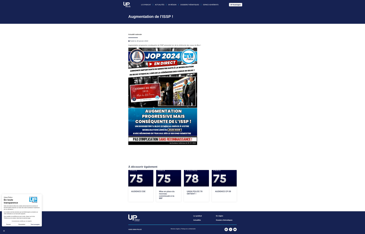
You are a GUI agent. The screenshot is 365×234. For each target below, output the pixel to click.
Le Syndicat (146, 5)
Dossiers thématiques (189, 5)
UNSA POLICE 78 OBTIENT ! (194, 192)
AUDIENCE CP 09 (223, 191)
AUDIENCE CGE (138, 191)
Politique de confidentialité (188, 229)
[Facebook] (226, 229)
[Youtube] (235, 229)
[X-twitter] (230, 229)
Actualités (159, 5)
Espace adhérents (210, 5)
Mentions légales (175, 229)
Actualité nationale (135, 34)
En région (172, 5)
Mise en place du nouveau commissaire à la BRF (167, 194)
